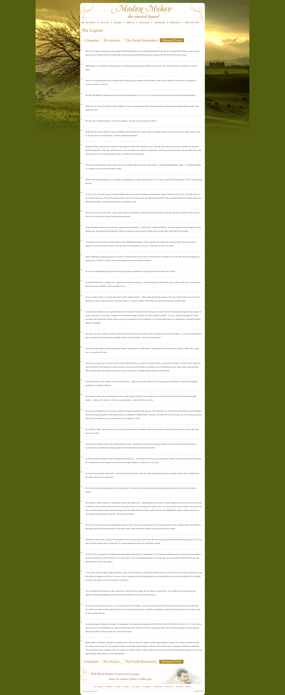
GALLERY (117, 22)
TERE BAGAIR (159, 22)
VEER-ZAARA (144, 22)
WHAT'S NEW (190, 22)
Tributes (126, 686)
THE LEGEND (90, 22)
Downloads (158, 686)
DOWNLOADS (175, 22)
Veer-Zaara (136, 686)
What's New (169, 686)
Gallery (118, 686)
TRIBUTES (130, 22)
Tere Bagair (147, 686)
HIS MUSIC (104, 22)
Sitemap (188, 686)
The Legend (98, 686)
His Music (109, 686)
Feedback (179, 686)
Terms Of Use (199, 691)
